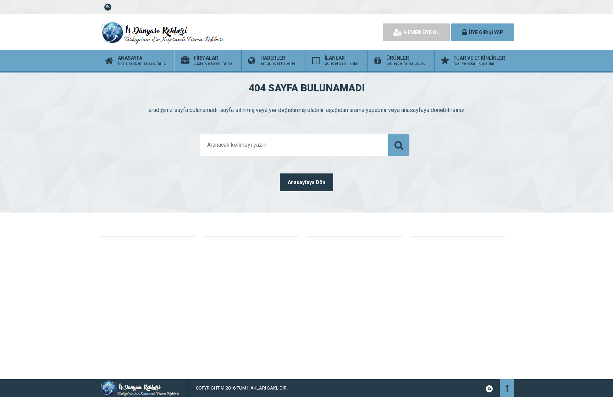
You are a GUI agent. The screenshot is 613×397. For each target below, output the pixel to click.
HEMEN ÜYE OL (421, 32)
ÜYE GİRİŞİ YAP (486, 32)
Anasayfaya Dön (306, 182)
